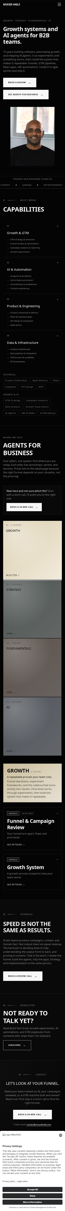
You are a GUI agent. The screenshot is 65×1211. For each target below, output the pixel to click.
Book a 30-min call (24, 507)
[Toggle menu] (59, 4)
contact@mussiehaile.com (39, 1124)
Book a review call (22, 976)
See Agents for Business (26, 94)
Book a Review (19, 82)
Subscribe (17, 1045)
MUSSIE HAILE (11, 4)
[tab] (32, 550)
